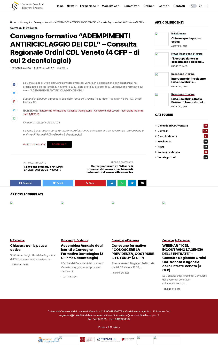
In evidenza (182, 141)
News (182, 146)
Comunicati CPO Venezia (182, 125)
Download (59, 144)
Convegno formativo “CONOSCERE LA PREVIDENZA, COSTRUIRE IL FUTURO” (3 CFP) (133, 251)
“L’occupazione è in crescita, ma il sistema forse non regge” (186, 62)
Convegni (25, 22)
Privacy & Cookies (109, 327)
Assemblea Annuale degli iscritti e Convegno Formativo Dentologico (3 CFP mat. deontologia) (82, 251)
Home (13, 22)
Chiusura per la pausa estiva (186, 39)
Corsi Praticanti (182, 136)
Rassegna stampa (182, 152)
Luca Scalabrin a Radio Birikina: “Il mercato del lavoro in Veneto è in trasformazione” (187, 103)
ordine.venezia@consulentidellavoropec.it (134, 315)
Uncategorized (182, 157)
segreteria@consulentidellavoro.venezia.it (83, 315)
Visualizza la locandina (34, 144)
